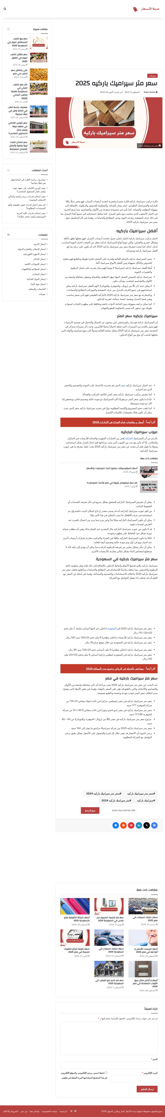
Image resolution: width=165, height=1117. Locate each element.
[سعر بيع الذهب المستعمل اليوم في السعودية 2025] (39, 43)
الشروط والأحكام (10, 1111)
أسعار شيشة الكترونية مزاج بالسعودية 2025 (77, 919)
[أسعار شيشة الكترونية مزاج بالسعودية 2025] (75, 906)
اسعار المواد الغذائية (36, 279)
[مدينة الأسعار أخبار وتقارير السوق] (146, 9)
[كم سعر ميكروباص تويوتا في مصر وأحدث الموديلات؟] (149, 487)
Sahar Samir (149, 92)
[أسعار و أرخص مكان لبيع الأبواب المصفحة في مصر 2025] (143, 969)
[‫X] (146, 825)
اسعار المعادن (39, 274)
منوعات (152, 75)
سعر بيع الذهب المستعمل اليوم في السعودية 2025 (17, 42)
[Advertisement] (138, 43)
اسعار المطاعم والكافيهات (33, 269)
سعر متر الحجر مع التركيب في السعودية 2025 (109, 982)
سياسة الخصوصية (49, 1111)
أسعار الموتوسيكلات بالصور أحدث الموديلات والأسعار (111, 468)
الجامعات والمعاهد (37, 289)
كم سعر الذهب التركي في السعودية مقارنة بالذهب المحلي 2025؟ (19, 91)
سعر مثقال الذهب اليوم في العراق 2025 (18, 57)
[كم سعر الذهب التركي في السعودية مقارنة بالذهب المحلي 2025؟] (39, 89)
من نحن (23, 1111)
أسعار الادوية (40, 244)
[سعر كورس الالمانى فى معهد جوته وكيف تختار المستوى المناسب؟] (39, 127)
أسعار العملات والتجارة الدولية (32, 249)
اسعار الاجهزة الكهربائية (34, 254)
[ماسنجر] (115, 825)
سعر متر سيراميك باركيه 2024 (103, 793)
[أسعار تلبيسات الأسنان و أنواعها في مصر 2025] (143, 937)
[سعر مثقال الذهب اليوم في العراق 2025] (39, 57)
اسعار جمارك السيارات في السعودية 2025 (111, 950)
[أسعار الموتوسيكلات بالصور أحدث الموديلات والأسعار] (149, 472)
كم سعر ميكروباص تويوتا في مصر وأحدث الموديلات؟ (112, 483)
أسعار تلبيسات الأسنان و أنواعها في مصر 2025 (146, 950)
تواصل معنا (34, 1111)
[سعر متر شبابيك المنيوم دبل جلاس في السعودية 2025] (109, 906)
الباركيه (129, 438)
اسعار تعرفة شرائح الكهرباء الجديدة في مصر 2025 (77, 950)
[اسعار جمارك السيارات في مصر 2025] (143, 906)
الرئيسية (63, 1111)
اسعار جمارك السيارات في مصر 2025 (145, 919)
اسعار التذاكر (39, 259)
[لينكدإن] (139, 825)
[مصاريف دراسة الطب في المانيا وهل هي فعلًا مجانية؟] (39, 112)
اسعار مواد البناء (38, 284)
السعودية (111, 628)
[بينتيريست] (131, 825)
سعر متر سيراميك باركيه (140, 793)
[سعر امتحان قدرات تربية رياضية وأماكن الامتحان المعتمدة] (39, 146)
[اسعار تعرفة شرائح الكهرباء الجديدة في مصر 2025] (75, 937)
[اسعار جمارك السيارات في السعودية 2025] (109, 937)
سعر (123, 385)
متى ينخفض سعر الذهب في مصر (19, 72)
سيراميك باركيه (145, 800)
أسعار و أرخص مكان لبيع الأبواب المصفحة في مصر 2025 (145, 983)
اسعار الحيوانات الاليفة (35, 264)
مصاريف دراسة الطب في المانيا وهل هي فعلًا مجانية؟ (17, 110)
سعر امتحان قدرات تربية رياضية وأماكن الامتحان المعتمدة (18, 145)
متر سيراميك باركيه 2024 (116, 800)
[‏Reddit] (123, 825)
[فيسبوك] (154, 825)
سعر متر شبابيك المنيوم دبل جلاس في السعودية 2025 (110, 919)
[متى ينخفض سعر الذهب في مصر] (39, 74)
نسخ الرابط (90, 810)
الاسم (154, 1059)
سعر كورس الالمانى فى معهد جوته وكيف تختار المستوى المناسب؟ (17, 128)
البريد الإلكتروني (150, 1073)
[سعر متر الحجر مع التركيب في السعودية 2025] (109, 969)
